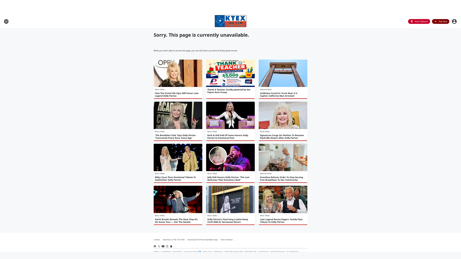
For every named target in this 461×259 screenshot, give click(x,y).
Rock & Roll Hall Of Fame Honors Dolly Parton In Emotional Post (227, 136)
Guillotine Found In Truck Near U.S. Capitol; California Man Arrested (279, 94)
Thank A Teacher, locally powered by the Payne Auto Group (228, 91)
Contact (157, 239)
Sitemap (156, 252)
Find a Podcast (227, 239)
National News (266, 89)
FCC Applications (292, 252)
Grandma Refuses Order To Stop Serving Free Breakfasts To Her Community (281, 178)
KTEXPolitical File (250, 252)
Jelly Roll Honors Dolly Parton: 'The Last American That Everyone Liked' (228, 178)
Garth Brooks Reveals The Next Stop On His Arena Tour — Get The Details (176, 220)
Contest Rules (166, 252)
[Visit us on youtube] (163, 246)
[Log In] (454, 21)
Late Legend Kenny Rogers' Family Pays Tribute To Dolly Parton (281, 220)
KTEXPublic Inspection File (234, 252)
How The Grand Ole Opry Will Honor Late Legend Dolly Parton (177, 94)
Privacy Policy (177, 252)
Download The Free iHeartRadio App (203, 239)
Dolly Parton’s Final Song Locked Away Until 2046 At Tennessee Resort (227, 220)
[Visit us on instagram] (167, 246)
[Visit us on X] (159, 246)
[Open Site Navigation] (6, 21)
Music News (160, 89)
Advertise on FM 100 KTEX (174, 239)
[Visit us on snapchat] (171, 246)
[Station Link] (230, 21)
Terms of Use (207, 252)
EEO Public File (263, 252)
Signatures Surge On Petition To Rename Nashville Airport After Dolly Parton (282, 136)
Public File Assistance (278, 252)
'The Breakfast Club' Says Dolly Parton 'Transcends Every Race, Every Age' (175, 136)
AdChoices (217, 252)
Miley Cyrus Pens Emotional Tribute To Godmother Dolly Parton (175, 178)
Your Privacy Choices (191, 252)
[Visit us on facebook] (154, 246)
